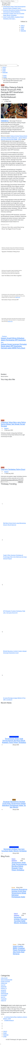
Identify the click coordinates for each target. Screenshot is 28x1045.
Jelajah (3, 986)
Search (20, 482)
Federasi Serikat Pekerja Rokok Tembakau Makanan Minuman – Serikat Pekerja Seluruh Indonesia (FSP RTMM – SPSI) (14, 137)
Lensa (3, 990)
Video (3, 1000)
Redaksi (6, 428)
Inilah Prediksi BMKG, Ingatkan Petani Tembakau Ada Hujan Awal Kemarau (19, 950)
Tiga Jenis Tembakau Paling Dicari (13, 469)
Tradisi (3, 999)
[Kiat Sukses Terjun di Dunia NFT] (13, 314)
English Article (5, 981)
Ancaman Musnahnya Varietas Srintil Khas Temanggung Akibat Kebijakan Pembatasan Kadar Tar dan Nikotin (14, 804)
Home (4, 75)
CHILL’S (22, 25)
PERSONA (23, 31)
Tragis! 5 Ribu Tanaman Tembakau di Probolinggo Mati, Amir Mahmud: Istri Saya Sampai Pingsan (15, 556)
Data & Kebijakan (6, 980)
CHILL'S (4, 978)
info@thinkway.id (9, 1020)
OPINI (22, 29)
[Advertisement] (14, 48)
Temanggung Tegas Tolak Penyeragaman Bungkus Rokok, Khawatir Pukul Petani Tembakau (14, 740)
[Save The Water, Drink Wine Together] (13, 292)
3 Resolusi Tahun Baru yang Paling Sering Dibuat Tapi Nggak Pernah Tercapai (13, 228)
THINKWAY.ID (5, 121)
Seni (3, 997)
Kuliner (4, 988)
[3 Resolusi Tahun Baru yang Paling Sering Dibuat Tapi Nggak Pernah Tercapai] (13, 249)
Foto (3, 985)
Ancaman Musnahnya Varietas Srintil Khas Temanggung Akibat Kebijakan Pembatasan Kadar (19, 893)
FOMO (22, 27)
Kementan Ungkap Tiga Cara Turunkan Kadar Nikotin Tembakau (14, 850)
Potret (4, 995)
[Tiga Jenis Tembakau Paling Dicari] (13, 267)
